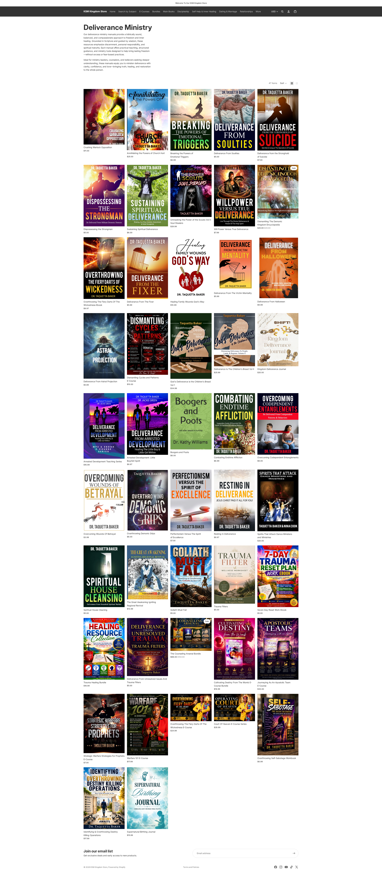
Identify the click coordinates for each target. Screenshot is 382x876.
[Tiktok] (291, 867)
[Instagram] (281, 867)
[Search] (282, 11)
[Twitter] (296, 867)
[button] (283, 83)
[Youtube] (286, 867)
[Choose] (120, 140)
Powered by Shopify (116, 867)
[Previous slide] (88, 798)
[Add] (207, 146)
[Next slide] (120, 798)
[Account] (288, 11)
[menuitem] (258, 11)
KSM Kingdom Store (98, 867)
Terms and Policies (191, 867)
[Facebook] (275, 867)
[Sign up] (294, 853)
